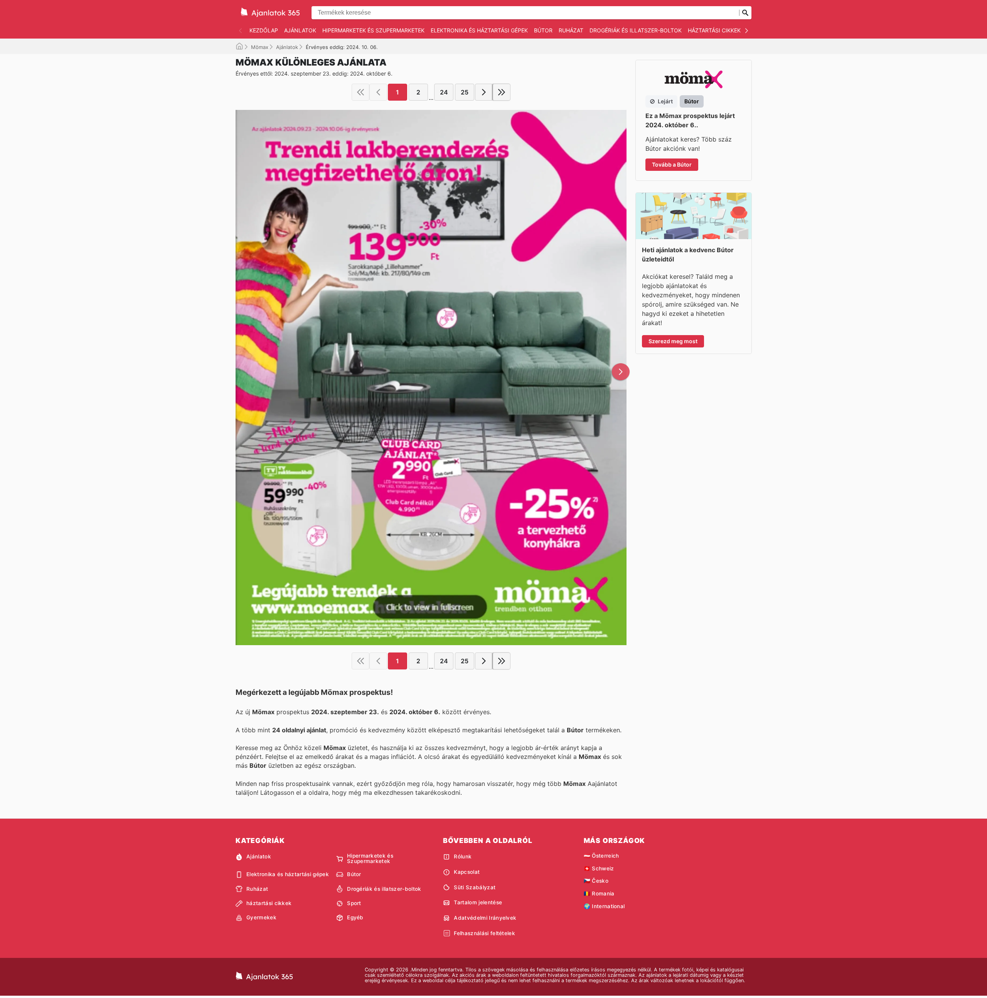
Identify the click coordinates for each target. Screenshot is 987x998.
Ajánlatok (300, 30)
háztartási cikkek (714, 30)
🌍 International (604, 906)
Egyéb (355, 917)
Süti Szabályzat (474, 887)
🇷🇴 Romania (599, 893)
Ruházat (571, 30)
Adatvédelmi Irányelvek (485, 918)
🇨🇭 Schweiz (599, 868)
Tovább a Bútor (672, 164)
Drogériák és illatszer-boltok (636, 30)
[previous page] (378, 92)
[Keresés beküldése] (745, 13)
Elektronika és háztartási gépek (479, 30)
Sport (354, 903)
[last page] (501, 92)
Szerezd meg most (672, 341)
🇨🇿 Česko (596, 881)
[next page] (484, 92)
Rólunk (463, 856)
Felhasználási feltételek (484, 933)
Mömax (259, 47)
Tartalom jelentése (478, 902)
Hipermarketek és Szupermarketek (373, 30)
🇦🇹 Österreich (601, 856)
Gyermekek (261, 917)
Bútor (543, 30)
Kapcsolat (467, 872)
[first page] (360, 92)
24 (444, 92)
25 (464, 92)
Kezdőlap (263, 30)
